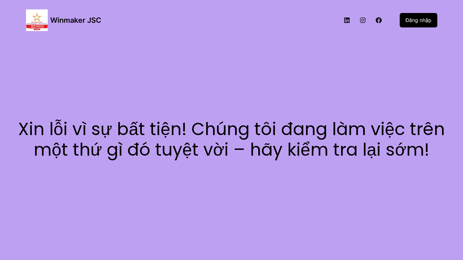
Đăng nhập (418, 20)
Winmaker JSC (75, 20)
